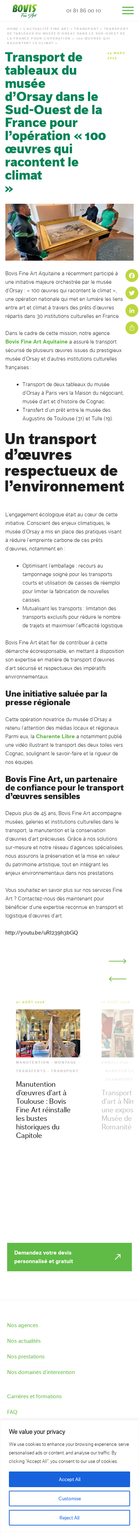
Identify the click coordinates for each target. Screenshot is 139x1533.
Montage (66, 1062)
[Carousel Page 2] (22, 976)
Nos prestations (26, 1356)
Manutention (33, 1062)
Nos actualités (24, 1340)
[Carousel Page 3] (34, 976)
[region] (69, 1476)
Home (13, 29)
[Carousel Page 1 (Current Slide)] (11, 976)
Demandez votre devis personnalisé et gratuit (43, 1257)
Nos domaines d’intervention (41, 1372)
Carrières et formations (34, 1396)
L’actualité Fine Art (46, 29)
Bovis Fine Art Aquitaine (36, 341)
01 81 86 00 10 (83, 10)
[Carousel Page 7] (79, 976)
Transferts (31, 1071)
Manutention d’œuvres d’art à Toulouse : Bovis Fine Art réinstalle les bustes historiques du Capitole (43, 1110)
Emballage (115, 1062)
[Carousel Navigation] (118, 970)
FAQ (12, 1412)
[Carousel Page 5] (56, 976)
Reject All (69, 1518)
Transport (86, 29)
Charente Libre (55, 736)
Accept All (70, 1479)
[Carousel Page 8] (91, 976)
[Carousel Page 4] (45, 976)
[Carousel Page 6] (68, 976)
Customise (69, 1498)
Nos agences (22, 1325)
